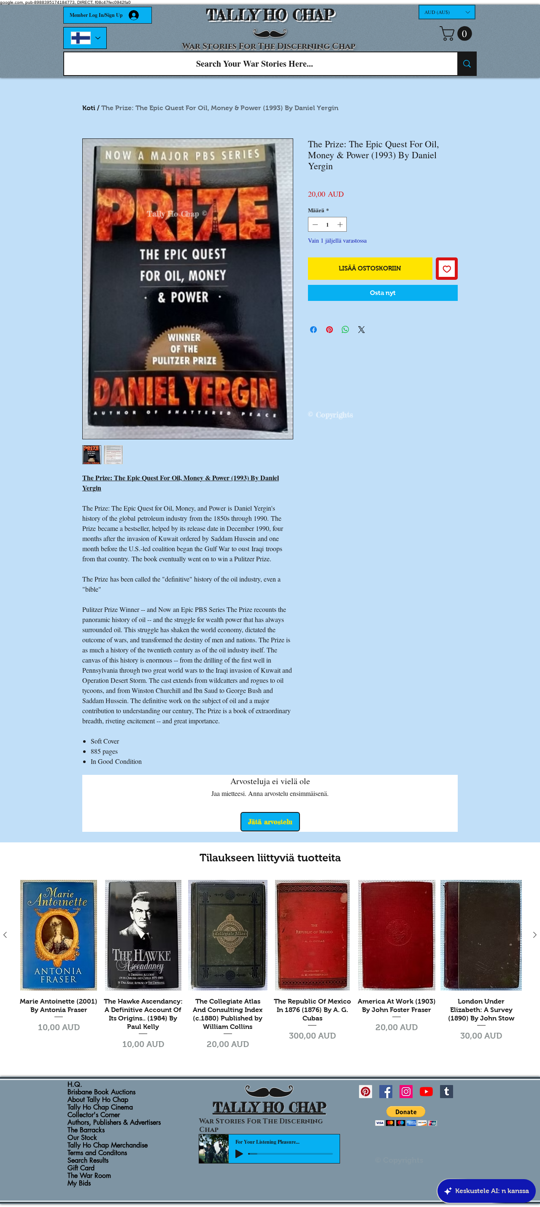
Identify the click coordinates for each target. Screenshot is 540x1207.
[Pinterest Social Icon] (365, 1091)
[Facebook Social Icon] (385, 1091)
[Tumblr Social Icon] (446, 1091)
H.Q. (75, 1084)
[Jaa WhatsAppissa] (345, 330)
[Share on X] (361, 330)
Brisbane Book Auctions (101, 1092)
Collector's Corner (94, 1115)
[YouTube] (426, 1091)
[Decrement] (314, 224)
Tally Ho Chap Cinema (100, 1107)
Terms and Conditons (97, 1153)
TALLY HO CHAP (270, 15)
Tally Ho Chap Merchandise (108, 1145)
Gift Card (81, 1168)
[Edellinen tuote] (5, 935)
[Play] (239, 1154)
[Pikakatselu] (58, 935)
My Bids (79, 1183)
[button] (446, 12)
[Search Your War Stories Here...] (466, 63)
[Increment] (341, 224)
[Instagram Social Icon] (406, 1091)
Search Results (88, 1160)
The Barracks (86, 1130)
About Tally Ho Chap (98, 1100)
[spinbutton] (327, 224)
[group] (270, 966)
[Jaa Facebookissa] (313, 330)
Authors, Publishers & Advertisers (114, 1122)
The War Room (89, 1176)
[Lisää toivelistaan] (447, 268)
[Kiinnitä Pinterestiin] (329, 330)
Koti (88, 107)
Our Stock (82, 1138)
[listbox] (446, 12)
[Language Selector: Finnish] (85, 38)
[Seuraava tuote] (535, 935)
